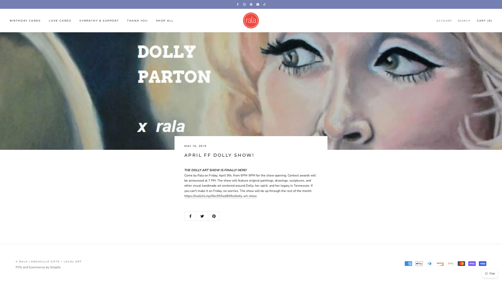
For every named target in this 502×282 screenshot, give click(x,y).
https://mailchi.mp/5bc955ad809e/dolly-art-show (220, 196)
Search (464, 20)
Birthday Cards (25, 20)
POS (19, 267)
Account (444, 20)
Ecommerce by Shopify (45, 267)
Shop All (165, 20)
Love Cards (60, 20)
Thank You (137, 20)
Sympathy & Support (99, 20)
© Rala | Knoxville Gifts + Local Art (49, 261)
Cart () (484, 20)
